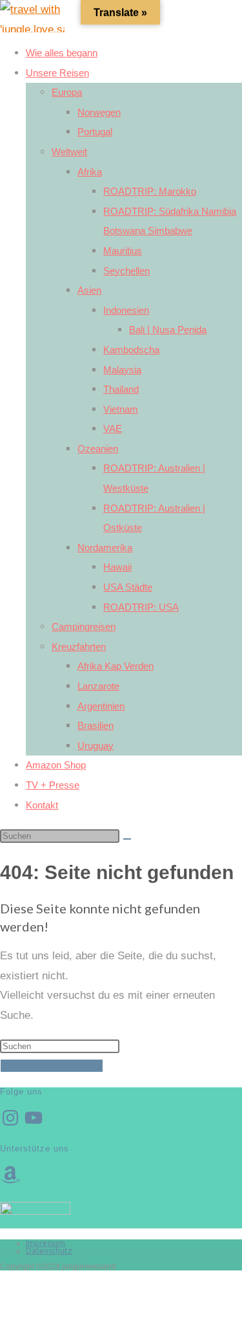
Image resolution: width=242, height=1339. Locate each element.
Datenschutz (49, 1250)
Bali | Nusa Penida (168, 329)
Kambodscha (131, 349)
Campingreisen (84, 626)
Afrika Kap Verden (115, 665)
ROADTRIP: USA (141, 607)
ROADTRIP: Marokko (149, 191)
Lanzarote (98, 685)
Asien (89, 290)
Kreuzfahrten (79, 646)
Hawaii (117, 566)
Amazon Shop (56, 764)
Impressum (45, 1243)
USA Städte (127, 587)
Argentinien (101, 706)
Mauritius (122, 250)
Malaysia (122, 369)
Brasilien (95, 725)
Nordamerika (104, 547)
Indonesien (126, 310)
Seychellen (126, 270)
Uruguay (95, 745)
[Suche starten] (127, 839)
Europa (67, 92)
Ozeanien (97, 448)
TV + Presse (52, 784)
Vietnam (120, 409)
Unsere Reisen (57, 72)
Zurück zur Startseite (52, 1066)
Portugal (94, 131)
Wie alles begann (61, 52)
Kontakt (42, 805)
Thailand (121, 389)
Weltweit (69, 151)
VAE (112, 428)
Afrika (89, 171)
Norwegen (99, 112)
